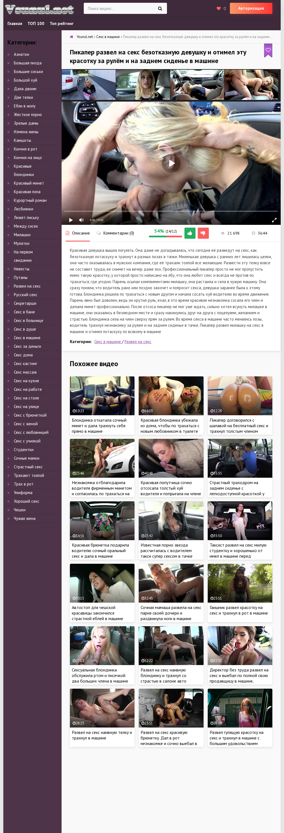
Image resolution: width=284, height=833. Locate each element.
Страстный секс (28, 466)
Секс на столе (26, 398)
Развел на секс (138, 341)
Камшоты (22, 140)
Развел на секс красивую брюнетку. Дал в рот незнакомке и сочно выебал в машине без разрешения (169, 740)
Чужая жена (25, 518)
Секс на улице (26, 406)
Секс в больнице (28, 320)
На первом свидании (23, 256)
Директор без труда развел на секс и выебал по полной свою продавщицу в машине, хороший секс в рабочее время (239, 678)
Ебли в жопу (25, 106)
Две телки (23, 97)
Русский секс (25, 294)
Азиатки (21, 54)
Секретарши (25, 303)
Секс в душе (25, 329)
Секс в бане (24, 311)
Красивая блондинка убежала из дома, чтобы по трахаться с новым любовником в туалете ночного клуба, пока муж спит (170, 428)
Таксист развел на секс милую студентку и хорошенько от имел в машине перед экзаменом (238, 553)
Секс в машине (108, 341)
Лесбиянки (23, 209)
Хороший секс (26, 501)
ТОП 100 (35, 23)
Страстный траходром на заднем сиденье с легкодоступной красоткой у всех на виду (237, 491)
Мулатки (21, 243)
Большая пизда (28, 63)
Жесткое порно (28, 114)
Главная (14, 23)
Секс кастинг (25, 363)
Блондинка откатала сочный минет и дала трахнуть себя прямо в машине (99, 425)
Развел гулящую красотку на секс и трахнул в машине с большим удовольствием (236, 737)
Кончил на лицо (28, 157)
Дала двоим (25, 88)
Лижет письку (26, 217)
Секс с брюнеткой (30, 415)
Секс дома (23, 355)
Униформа (23, 492)
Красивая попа (27, 191)
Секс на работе (28, 389)
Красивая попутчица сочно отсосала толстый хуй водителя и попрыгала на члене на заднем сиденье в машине (171, 491)
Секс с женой (26, 423)
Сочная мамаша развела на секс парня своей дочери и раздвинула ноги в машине (171, 613)
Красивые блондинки (24, 170)
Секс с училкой (27, 441)
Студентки (24, 449)
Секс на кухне (26, 380)
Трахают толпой (29, 475)
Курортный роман (30, 200)
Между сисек (26, 226)
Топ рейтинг (61, 23)
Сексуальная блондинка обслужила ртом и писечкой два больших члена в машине (100, 675)
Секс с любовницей (31, 432)
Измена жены (26, 131)
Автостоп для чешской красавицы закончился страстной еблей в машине (97, 613)
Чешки (20, 509)
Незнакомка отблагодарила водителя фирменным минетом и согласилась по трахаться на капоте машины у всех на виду (102, 491)
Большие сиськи (28, 71)
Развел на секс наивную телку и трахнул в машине (102, 735)
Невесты (21, 268)
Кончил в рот (25, 149)
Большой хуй (25, 80)
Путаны (20, 277)
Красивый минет (29, 183)
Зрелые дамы (26, 123)
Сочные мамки (26, 458)
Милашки (22, 234)
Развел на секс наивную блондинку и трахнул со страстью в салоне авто (163, 675)
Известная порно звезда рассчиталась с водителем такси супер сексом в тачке (166, 550)
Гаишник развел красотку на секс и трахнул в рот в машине (239, 610)
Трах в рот (24, 484)
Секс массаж (25, 372)
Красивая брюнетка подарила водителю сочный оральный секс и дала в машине (100, 550)
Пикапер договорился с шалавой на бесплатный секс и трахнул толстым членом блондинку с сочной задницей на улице (239, 431)
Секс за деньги (27, 346)
